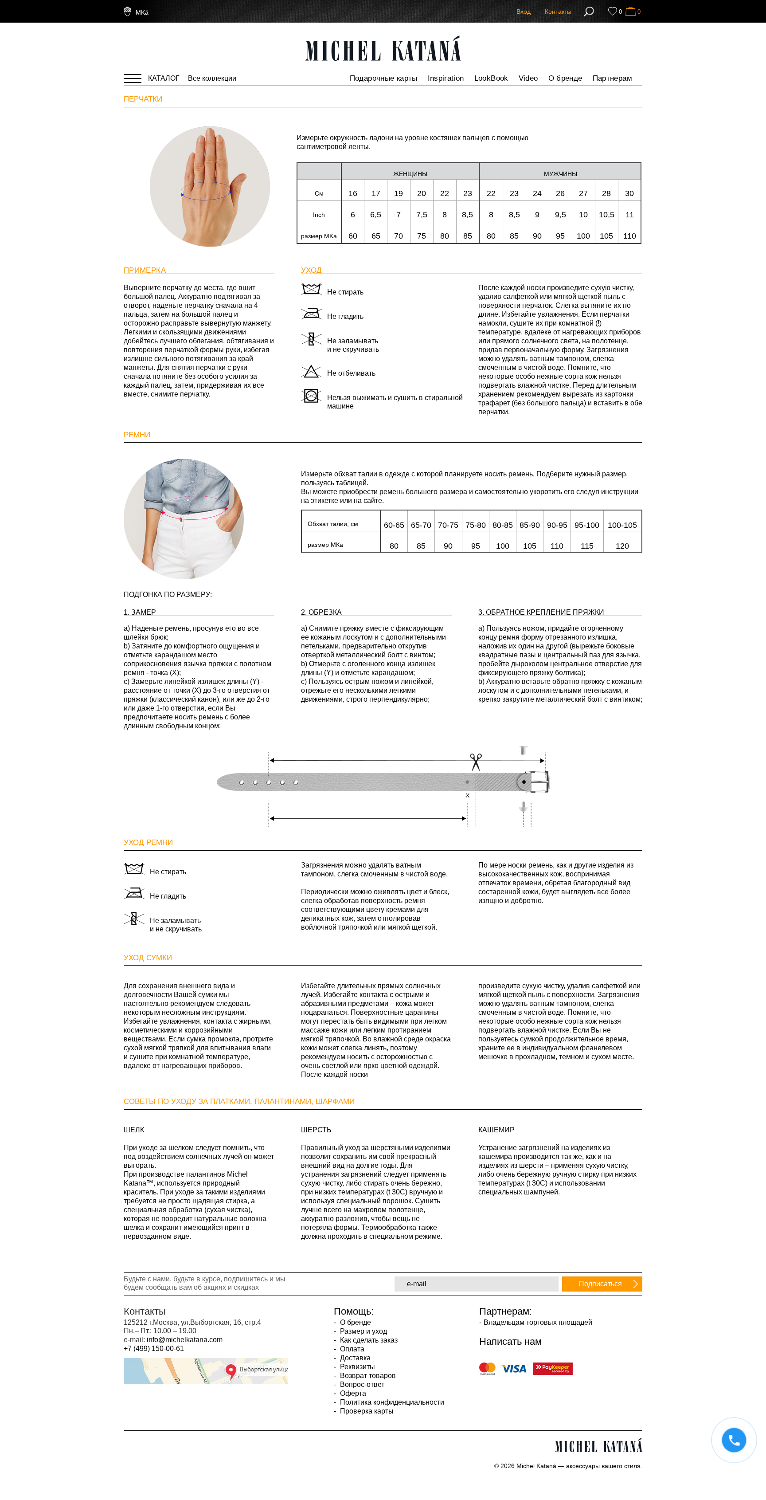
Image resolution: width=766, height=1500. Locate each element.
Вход (523, 11)
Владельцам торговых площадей (538, 1322)
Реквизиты (356, 1366)
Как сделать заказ (368, 1340)
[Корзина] (630, 11)
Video (528, 78)
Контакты (558, 11)
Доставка (354, 1358)
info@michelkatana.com (185, 1339)
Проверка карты (366, 1411)
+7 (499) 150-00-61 (154, 1348)
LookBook (491, 78)
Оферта (352, 1393)
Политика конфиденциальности (391, 1402)
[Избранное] (612, 11)
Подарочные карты (384, 78)
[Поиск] (589, 11)
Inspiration (446, 78)
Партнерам (612, 78)
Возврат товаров (367, 1375)
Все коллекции (212, 78)
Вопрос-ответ (361, 1384)
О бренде (565, 78)
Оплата (351, 1349)
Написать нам (510, 1342)
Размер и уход (362, 1331)
